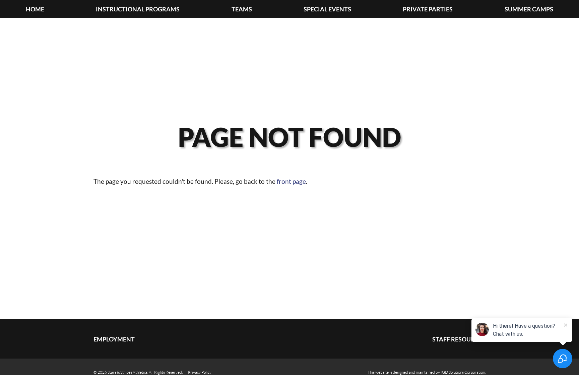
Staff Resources (459, 339)
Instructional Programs (138, 9)
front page (291, 181)
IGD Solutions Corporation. (463, 372)
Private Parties (428, 9)
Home (35, 9)
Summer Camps (529, 9)
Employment (114, 339)
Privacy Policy (199, 372)
